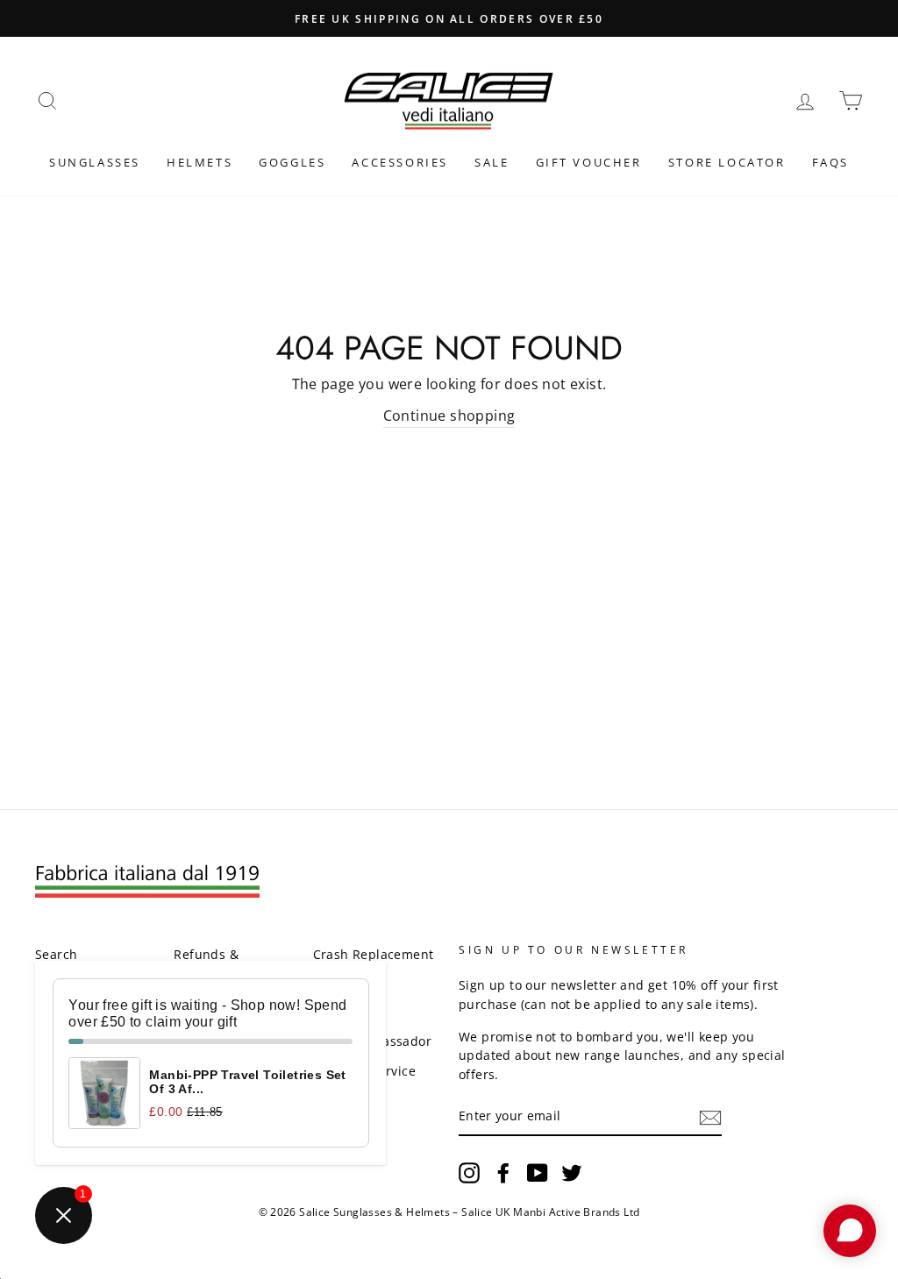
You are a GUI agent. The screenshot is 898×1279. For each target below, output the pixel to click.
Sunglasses (94, 162)
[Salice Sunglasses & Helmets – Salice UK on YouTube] (537, 1172)
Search (56, 954)
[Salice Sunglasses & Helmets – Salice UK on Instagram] (469, 1172)
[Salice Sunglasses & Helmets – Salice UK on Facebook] (503, 1172)
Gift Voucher (589, 162)
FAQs (830, 162)
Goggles (292, 162)
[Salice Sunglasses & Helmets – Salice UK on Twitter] (571, 1172)
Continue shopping (449, 415)
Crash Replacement (373, 954)
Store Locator (727, 162)
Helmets (199, 162)
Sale (491, 162)
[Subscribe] (710, 1116)
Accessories (400, 162)
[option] (449, 18)
